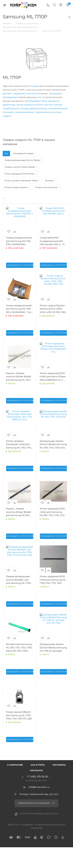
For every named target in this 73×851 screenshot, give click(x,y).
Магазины (59, 765)
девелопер (9, 104)
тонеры (35, 86)
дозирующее (10, 97)
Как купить (38, 765)
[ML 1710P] (36, 59)
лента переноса (25, 104)
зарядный (19, 93)
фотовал (7, 93)
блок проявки (49, 101)
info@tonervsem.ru (39, 787)
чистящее (54, 93)
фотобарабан (32, 101)
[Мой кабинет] (60, 5)
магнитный (33, 93)
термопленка (43, 112)
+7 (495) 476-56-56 (37, 777)
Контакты (36, 770)
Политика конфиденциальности (39, 814)
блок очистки (45, 104)
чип (39, 97)
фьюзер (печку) (38, 108)
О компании (15, 765)
